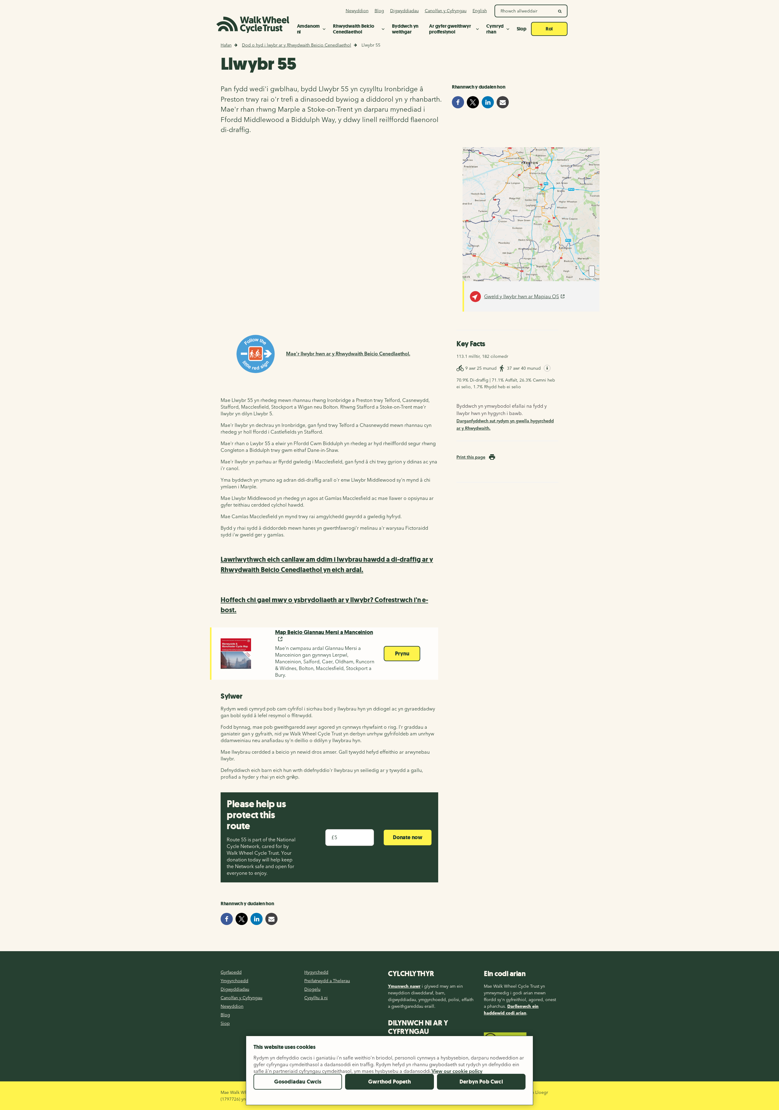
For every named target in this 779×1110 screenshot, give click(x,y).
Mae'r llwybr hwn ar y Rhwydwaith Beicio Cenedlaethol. (348, 354)
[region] (389, 1073)
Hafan (226, 45)
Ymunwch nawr (404, 986)
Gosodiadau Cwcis (298, 1081)
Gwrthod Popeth (389, 1081)
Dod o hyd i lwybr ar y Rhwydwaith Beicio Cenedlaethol (296, 45)
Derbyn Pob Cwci (481, 1081)
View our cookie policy (456, 1071)
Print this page (470, 457)
